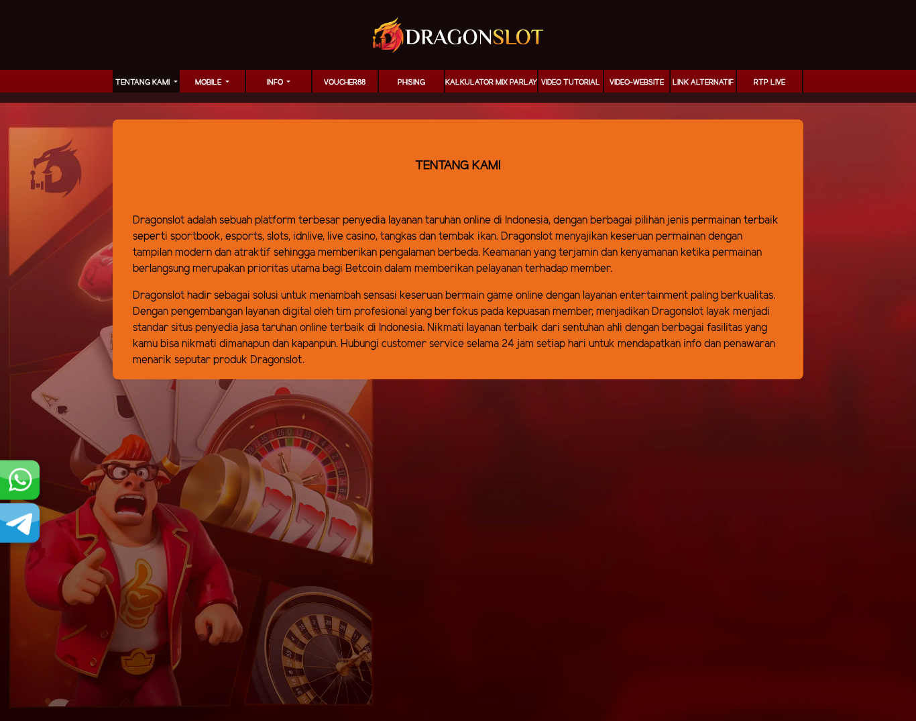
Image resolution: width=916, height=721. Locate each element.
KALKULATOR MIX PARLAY (491, 82)
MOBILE (209, 82)
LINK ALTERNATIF (703, 82)
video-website (637, 82)
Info (276, 82)
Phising (411, 82)
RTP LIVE (769, 82)
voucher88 (344, 82)
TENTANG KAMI (143, 82)
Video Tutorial (570, 82)
